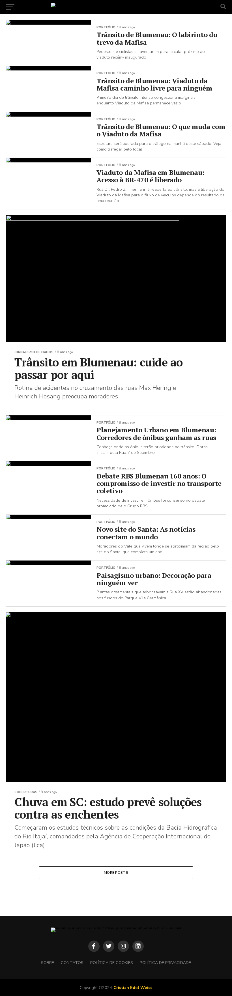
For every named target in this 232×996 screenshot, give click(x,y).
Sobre (47, 962)
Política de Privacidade (165, 962)
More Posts (116, 872)
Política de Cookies (111, 962)
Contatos (72, 962)
